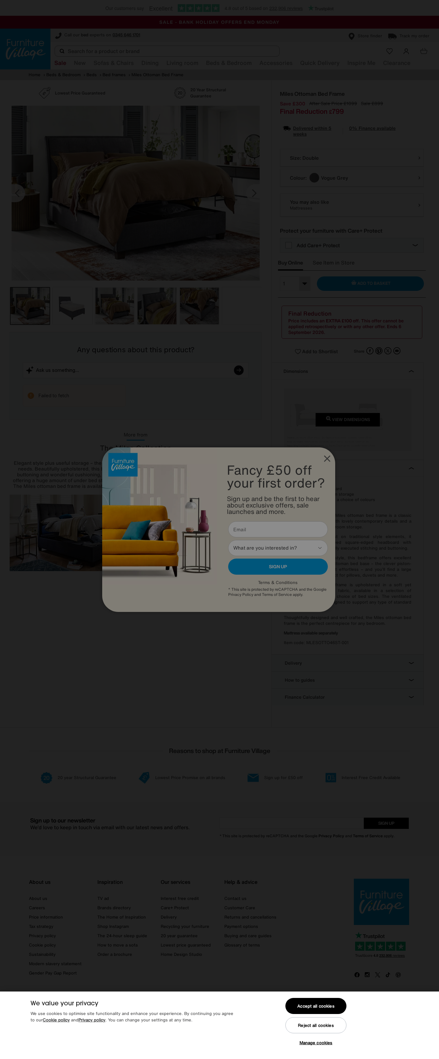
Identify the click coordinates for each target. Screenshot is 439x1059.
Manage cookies (316, 1043)
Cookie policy (56, 1020)
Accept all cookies (315, 1006)
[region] (219, 1025)
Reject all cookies (316, 1025)
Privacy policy (91, 1020)
